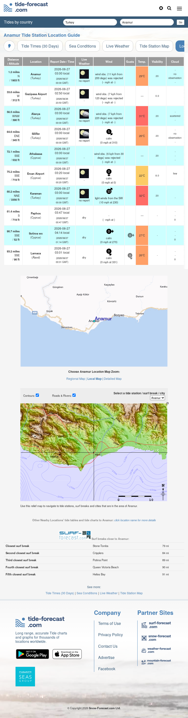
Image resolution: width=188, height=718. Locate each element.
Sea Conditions (82, 46)
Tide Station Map (154, 46)
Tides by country (18, 22)
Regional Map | (76, 378)
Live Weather (117, 46)
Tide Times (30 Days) (40, 46)
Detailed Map (113, 378)
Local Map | (95, 378)
